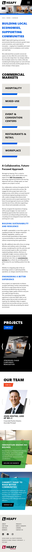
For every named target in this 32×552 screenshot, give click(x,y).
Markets (9, 18)
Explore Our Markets (11, 463)
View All (8, 328)
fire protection (17, 177)
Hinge (9, 540)
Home (3, 18)
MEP (11, 177)
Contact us (8, 505)
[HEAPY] (12, 2)
